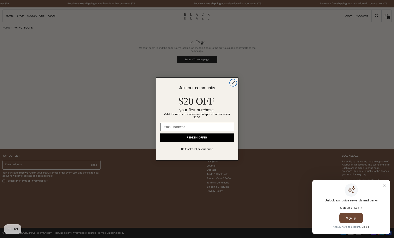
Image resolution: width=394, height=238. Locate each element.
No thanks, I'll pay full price (197, 149)
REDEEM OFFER (197, 138)
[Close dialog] (233, 82)
